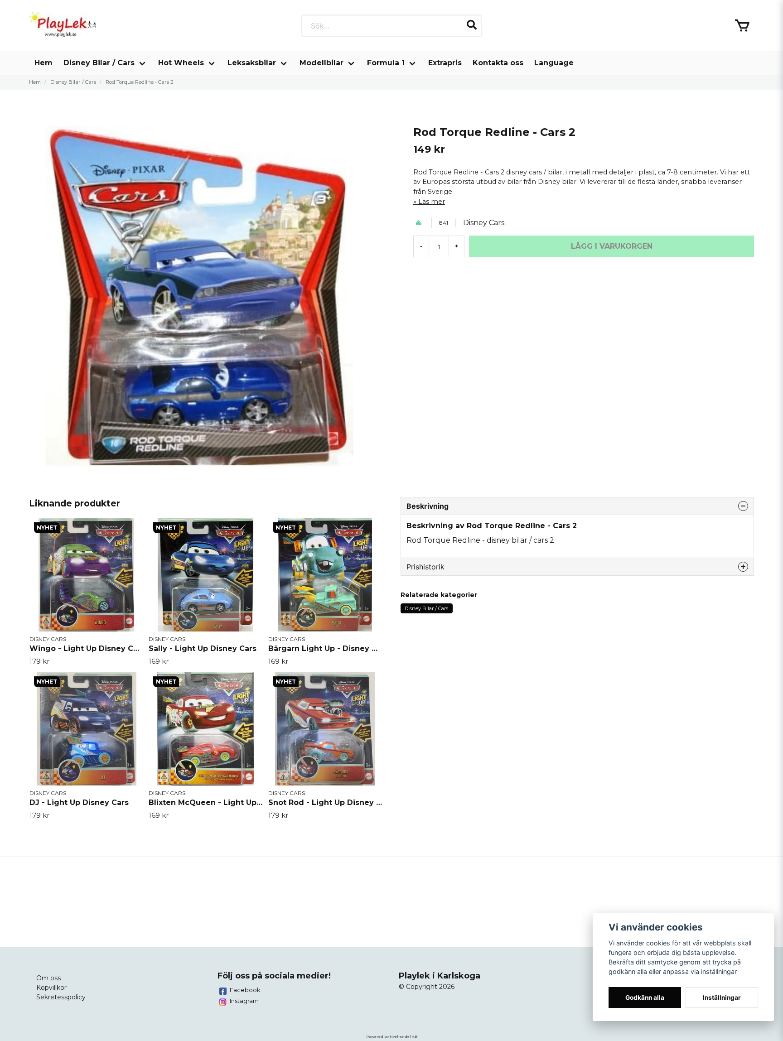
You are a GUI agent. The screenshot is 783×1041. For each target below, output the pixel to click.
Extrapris (445, 62)
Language (554, 62)
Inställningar (722, 997)
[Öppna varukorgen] (742, 26)
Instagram (244, 1000)
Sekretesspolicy (61, 997)
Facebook (245, 989)
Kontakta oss (498, 62)
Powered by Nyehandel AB (391, 1036)
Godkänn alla (644, 997)
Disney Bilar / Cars (99, 62)
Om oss (48, 978)
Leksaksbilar (251, 62)
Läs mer (431, 202)
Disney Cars (483, 222)
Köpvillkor (51, 987)
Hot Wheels (181, 62)
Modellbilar (321, 62)
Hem (43, 62)
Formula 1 (386, 62)
